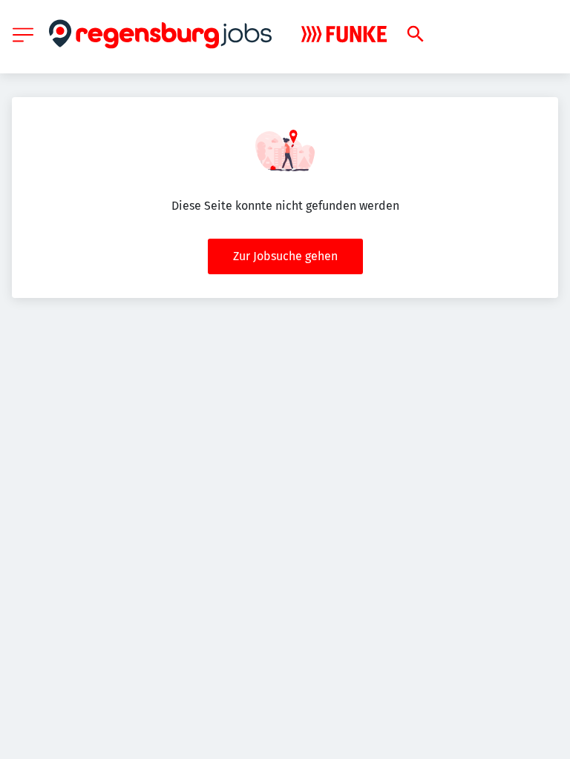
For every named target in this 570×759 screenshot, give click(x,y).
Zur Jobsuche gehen (285, 256)
